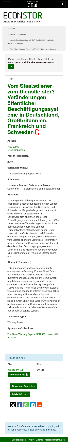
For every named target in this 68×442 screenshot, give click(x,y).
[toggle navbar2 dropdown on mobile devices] (63, 4)
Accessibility (50, 439)
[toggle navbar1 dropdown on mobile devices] (6, 4)
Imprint (23, 439)
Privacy (31, 439)
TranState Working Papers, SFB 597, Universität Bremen (33, 49)
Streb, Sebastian (16, 149)
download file (18, 374)
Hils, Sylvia (13, 146)
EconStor (11, 28)
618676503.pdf (15, 370)
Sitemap (39, 439)
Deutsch (61, 439)
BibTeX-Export (20, 394)
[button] (13, 404)
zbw (32, 5)
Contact (15, 439)
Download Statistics (23, 386)
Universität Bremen (18, 34)
